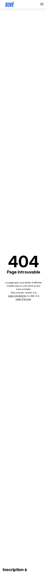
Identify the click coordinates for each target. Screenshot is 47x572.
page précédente (17, 296)
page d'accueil (23, 299)
